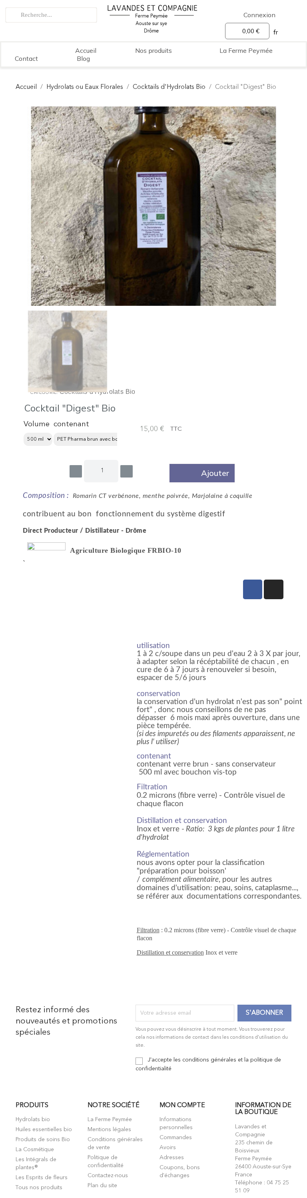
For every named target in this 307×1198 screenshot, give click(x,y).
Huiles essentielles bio (44, 1129)
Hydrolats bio (33, 1119)
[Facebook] (253, 589)
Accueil (85, 50)
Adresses (171, 1157)
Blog (83, 58)
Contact (26, 58)
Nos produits (153, 50)
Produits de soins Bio (43, 1139)
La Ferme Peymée (246, 50)
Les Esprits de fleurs (42, 1177)
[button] (202, 473)
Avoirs (167, 1147)
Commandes (175, 1137)
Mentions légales (109, 1129)
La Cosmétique (35, 1149)
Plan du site (102, 1185)
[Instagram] (273, 589)
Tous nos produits (39, 1187)
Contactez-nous (108, 1175)
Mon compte (182, 1105)
